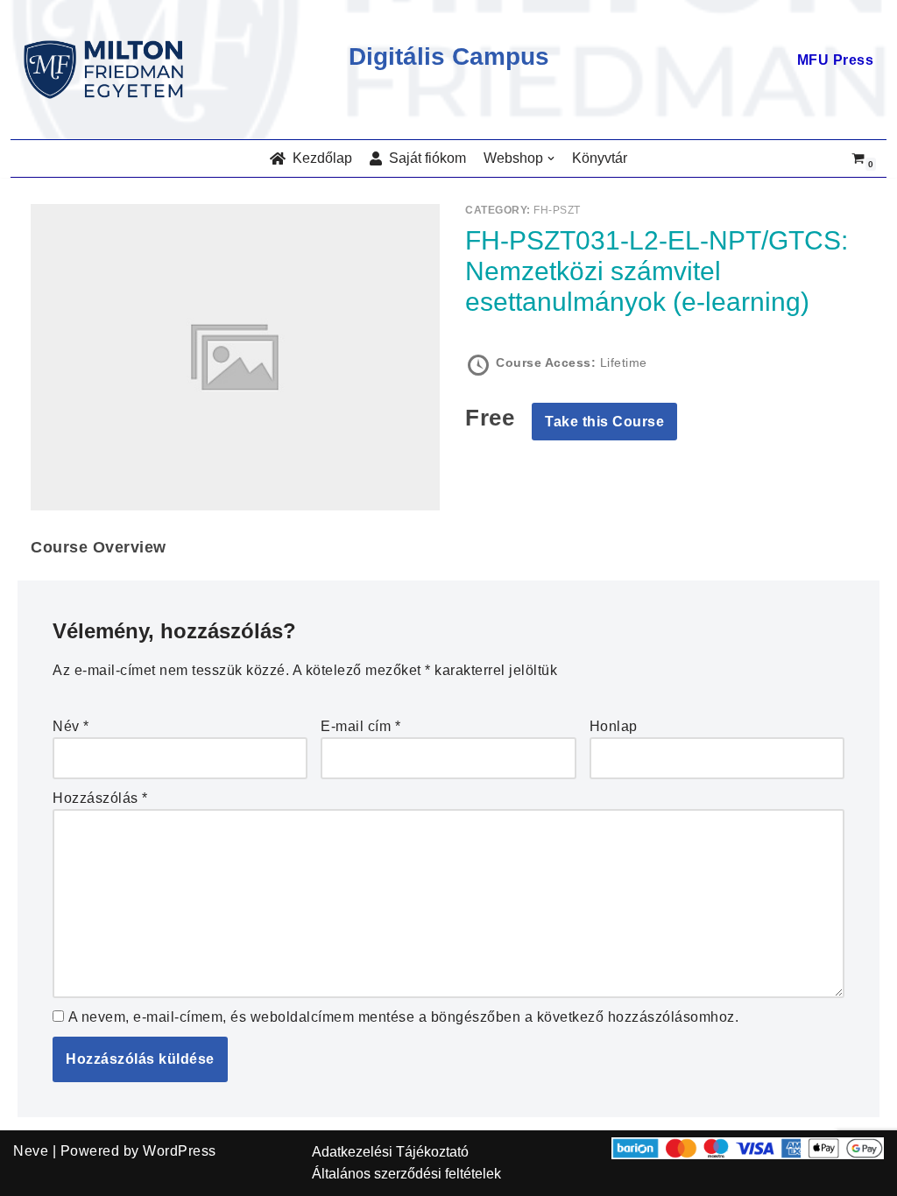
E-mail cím (360, 726)
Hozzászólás (100, 798)
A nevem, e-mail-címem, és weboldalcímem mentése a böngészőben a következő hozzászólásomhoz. (403, 1017)
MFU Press (835, 60)
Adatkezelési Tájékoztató (390, 1151)
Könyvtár (599, 158)
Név (71, 726)
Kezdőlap (319, 158)
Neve (30, 1150)
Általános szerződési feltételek (406, 1173)
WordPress (179, 1150)
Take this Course (604, 421)
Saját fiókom (424, 158)
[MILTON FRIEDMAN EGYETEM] (108, 69)
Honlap (614, 726)
